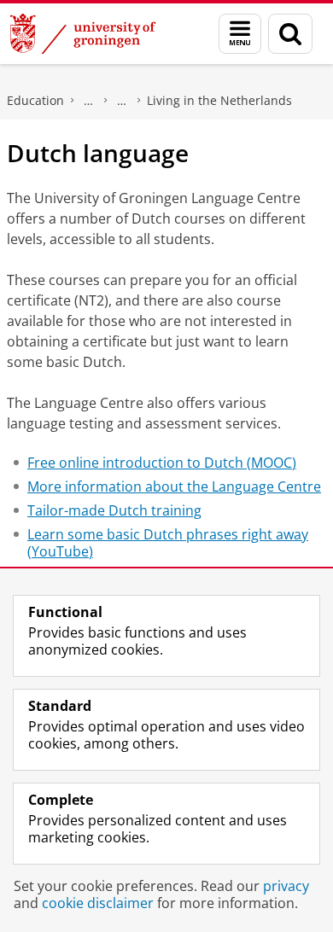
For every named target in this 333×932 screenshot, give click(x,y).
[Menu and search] (240, 33)
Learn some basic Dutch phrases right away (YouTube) (167, 543)
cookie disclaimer (98, 903)
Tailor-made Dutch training (114, 510)
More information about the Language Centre (174, 486)
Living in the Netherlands (219, 100)
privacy (286, 885)
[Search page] (290, 33)
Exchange (88, 100)
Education (35, 100)
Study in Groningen (122, 100)
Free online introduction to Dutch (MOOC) (161, 462)
